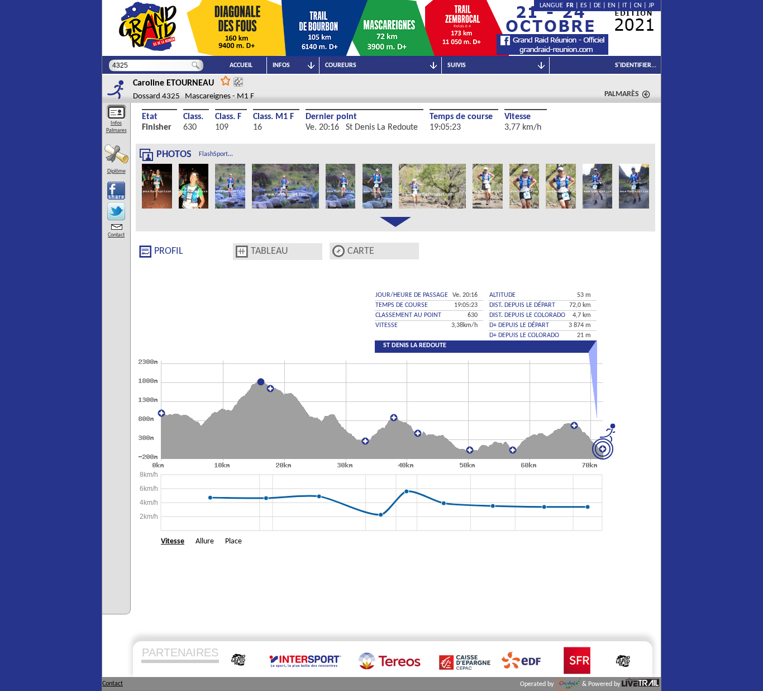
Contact (116, 235)
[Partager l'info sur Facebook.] (116, 191)
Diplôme (116, 171)
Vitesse (517, 116)
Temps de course (461, 116)
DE (597, 5)
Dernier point (331, 116)
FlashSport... (216, 154)
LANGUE (553, 5)
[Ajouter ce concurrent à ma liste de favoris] (226, 80)
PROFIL (168, 251)
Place (233, 541)
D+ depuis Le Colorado (524, 335)
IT (624, 5)
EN (612, 5)
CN (638, 5)
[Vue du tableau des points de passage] (242, 251)
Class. (193, 116)
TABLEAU (269, 251)
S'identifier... (635, 65)
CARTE (360, 251)
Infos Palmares (116, 127)
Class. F (228, 116)
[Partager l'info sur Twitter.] (116, 211)
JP (651, 5)
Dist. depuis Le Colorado (527, 315)
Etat (150, 116)
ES (583, 5)
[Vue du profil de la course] (145, 251)
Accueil (241, 65)
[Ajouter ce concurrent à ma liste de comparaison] (238, 82)
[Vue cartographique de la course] (338, 251)
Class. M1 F (273, 116)
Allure (204, 541)
